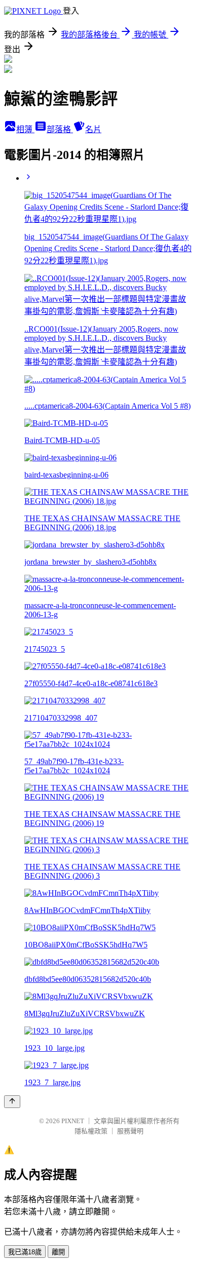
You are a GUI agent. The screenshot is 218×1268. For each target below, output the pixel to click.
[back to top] (12, 1101)
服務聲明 (130, 1131)
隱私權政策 (91, 1131)
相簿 (25, 129)
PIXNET (72, 1121)
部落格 (60, 129)
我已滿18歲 (25, 1252)
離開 (58, 1252)
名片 (93, 129)
